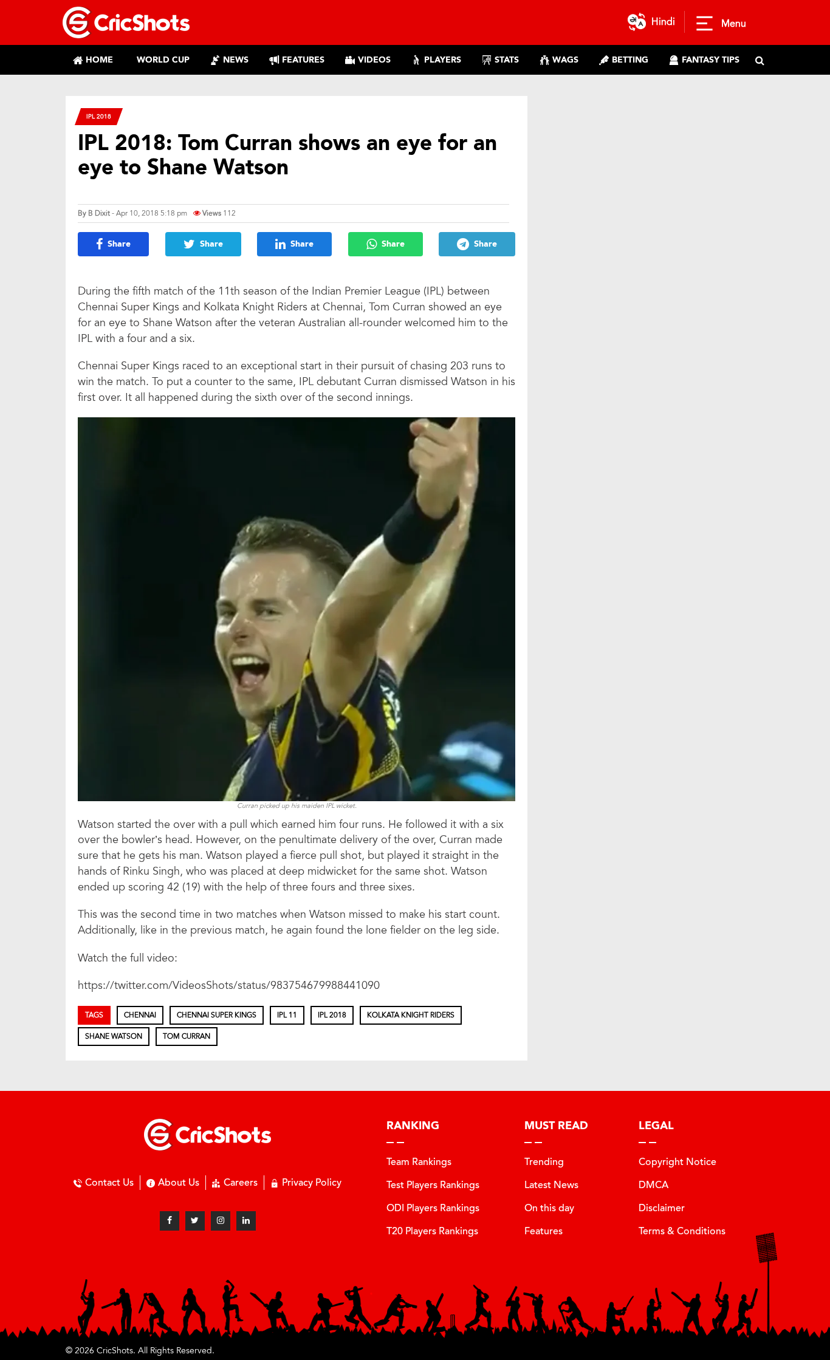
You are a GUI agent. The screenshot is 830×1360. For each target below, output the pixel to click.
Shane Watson (113, 1036)
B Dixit (99, 213)
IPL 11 (287, 1015)
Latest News (551, 1184)
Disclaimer (662, 1207)
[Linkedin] (246, 1221)
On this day (549, 1207)
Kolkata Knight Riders (410, 1015)
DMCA (653, 1184)
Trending (544, 1161)
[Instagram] (220, 1221)
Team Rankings (418, 1161)
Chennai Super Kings (216, 1015)
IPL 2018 (98, 116)
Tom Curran (186, 1036)
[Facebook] (169, 1221)
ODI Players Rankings (432, 1207)
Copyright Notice (677, 1161)
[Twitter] (195, 1221)
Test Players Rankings (432, 1184)
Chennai (140, 1015)
